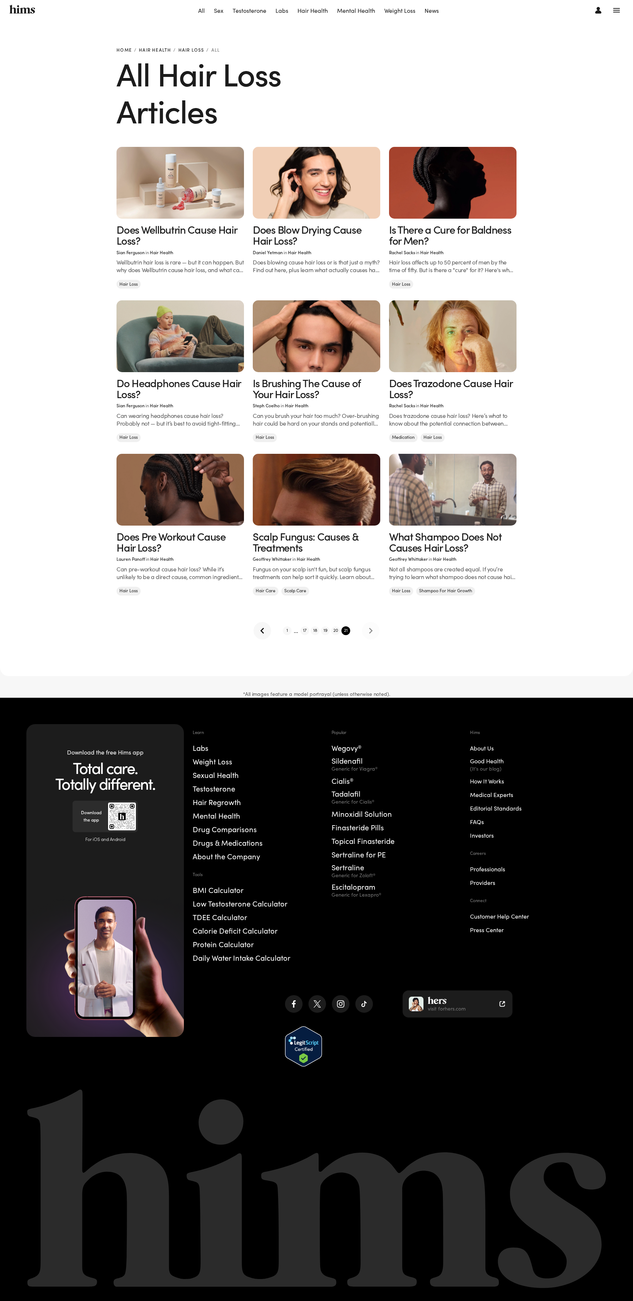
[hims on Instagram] (340, 1004)
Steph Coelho (266, 405)
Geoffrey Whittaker (272, 559)
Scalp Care (295, 590)
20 (335, 630)
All (201, 10)
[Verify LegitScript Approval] (303, 1046)
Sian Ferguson (130, 252)
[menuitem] (201, 11)
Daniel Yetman (268, 252)
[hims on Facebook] (294, 1004)
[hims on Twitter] (317, 1004)
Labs (281, 10)
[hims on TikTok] (364, 1004)
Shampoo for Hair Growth (445, 590)
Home (124, 50)
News (432, 10)
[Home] (22, 10)
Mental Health (356, 10)
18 (315, 630)
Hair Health (312, 10)
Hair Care (265, 590)
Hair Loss (191, 50)
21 (346, 630)
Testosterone (249, 10)
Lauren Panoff (130, 559)
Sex (218, 10)
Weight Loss (399, 10)
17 (305, 630)
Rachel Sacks (402, 252)
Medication (403, 437)
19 (325, 630)
